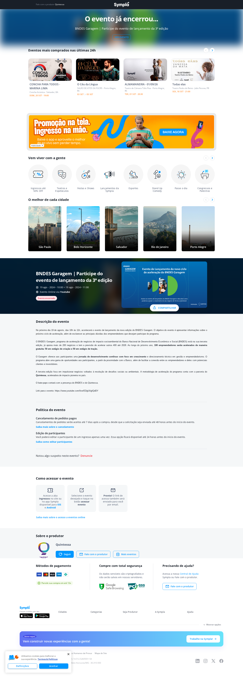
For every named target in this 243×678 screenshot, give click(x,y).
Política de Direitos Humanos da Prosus (74, 653)
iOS (59, 504)
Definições (22, 666)
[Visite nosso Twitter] (213, 661)
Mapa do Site (101, 653)
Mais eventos (128, 554)
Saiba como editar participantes (54, 441)
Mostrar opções (213, 624)
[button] (13, 657)
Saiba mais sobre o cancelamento (55, 426)
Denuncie (86, 455)
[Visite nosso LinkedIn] (198, 661)
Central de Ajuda (189, 573)
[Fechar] (68, 654)
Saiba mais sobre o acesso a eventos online (60, 517)
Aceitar (53, 666)
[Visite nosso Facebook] (221, 661)
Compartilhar (167, 307)
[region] (38, 662)
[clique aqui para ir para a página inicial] (121, 4)
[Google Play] (42, 615)
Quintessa (59, 4)
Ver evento (122, 37)
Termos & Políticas (48, 659)
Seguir (67, 554)
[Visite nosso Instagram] (205, 661)
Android (51, 507)
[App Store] (26, 615)
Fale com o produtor (96, 554)
